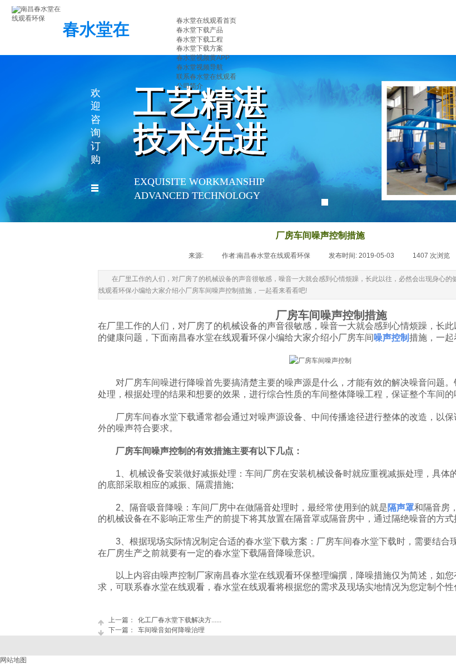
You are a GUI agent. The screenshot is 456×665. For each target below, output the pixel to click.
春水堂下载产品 (199, 30)
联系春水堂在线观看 (206, 77)
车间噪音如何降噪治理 (156, 630)
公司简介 (189, 86)
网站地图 (13, 660)
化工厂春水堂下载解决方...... (164, 620)
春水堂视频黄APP (203, 58)
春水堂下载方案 (199, 48)
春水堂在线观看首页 (206, 20)
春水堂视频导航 (199, 67)
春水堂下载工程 (199, 39)
